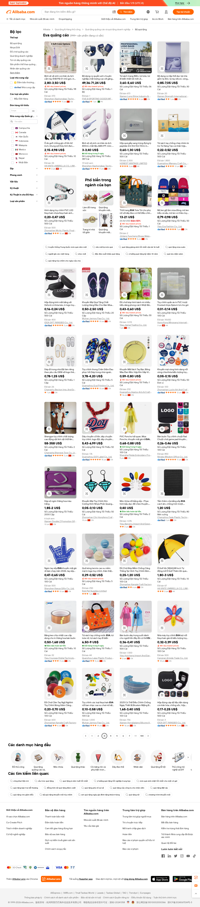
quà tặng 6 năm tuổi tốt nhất (75, 781)
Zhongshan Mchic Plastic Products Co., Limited (60, 230)
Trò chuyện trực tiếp (132, 822)
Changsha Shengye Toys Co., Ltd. (60, 452)
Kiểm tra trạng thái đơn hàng (175, 828)
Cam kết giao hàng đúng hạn (59, 828)
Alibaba (46, 29)
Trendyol (133, 893)
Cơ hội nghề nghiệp (15, 834)
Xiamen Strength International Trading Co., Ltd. (173, 96)
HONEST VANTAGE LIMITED (133, 163)
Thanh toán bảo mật (55, 816)
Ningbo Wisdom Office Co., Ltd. (172, 456)
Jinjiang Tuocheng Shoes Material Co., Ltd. (136, 236)
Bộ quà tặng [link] (141, 29)
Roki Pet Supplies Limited (94, 591)
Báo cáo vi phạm (130, 849)
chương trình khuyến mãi (159, 795)
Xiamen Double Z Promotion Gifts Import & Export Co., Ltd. (60, 521)
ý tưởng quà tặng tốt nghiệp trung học (114, 781)
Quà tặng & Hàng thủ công (67, 29)
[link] (196, 877)
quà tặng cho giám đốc (23, 795)
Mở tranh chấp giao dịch (134, 828)
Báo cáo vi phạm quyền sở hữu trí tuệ (138, 841)
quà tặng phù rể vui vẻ (94, 788)
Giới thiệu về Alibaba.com (19, 810)
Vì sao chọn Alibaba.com (18, 816)
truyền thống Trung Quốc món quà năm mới (67, 247)
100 (142, 736)
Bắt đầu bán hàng (169, 822)
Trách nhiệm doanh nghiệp (19, 828)
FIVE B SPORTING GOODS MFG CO (98, 98)
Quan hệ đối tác (169, 843)
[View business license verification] (128, 902)
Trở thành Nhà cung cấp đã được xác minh (177, 835)
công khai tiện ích (21, 781)
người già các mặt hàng (58, 254)
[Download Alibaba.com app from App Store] (160, 879)
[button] (114, 12)
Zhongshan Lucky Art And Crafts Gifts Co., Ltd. (173, 389)
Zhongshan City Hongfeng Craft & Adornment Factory (98, 517)
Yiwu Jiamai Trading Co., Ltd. (133, 325)
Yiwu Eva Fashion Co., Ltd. (169, 226)
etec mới (82, 254)
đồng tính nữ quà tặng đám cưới (61, 788)
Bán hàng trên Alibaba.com (174, 816)
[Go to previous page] (85, 736)
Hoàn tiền (127, 834)
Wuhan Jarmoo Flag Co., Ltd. (96, 318)
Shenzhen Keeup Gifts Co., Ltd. (59, 588)
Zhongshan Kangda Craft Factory (136, 584)
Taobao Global (113, 893)
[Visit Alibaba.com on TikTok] (194, 856)
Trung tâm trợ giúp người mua (136, 816)
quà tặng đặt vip (160, 788)
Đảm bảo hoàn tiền (54, 822)
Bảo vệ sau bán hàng (55, 834)
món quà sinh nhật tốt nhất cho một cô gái (158, 781)
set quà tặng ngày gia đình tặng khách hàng (100, 795)
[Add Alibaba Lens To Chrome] (51, 879)
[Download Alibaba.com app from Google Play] (183, 879)
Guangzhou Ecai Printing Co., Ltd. (98, 385)
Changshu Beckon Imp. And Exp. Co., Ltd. (60, 389)
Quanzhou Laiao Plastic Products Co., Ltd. (98, 658)
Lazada (100, 893)
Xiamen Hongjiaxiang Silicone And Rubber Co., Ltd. (136, 722)
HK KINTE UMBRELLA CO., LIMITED (60, 166)
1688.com (68, 893)
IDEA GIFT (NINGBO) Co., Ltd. (58, 322)
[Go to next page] (148, 736)
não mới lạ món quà (104, 247)
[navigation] (23, 383)
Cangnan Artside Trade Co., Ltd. (172, 658)
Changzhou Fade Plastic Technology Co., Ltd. (173, 517)
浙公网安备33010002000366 (151, 902)
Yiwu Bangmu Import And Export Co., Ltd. (136, 524)
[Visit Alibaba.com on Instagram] (182, 856)
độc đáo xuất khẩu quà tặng (107, 254)
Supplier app (86, 879)
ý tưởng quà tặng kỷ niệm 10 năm (143, 254)
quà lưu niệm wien (175, 254)
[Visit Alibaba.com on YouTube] (188, 856)
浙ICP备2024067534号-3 (180, 902)
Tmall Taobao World (84, 893)
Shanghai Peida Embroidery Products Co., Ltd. (136, 455)
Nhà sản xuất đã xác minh (96, 820)
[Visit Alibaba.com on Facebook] (163, 856)
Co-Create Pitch (14, 822)
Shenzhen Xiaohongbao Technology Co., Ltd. (60, 98)
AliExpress (55, 893)
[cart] (157, 12)
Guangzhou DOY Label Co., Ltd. (97, 456)
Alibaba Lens (18, 879)
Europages (145, 893)
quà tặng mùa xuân (176, 247)
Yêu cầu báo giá (91, 826)
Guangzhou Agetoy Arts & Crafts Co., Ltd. (136, 392)
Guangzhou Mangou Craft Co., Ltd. (173, 163)
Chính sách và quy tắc (55, 849)
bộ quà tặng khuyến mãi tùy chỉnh (57, 795)
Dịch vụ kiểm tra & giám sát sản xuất (60, 841)
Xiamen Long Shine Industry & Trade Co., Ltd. (136, 96)
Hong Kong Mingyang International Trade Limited (173, 322)
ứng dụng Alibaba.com (136, 879)
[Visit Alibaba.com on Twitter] (176, 856)
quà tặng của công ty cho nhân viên (128, 788)
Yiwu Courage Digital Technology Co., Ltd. (60, 658)
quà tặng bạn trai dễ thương (25, 788)
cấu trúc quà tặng (46, 781)
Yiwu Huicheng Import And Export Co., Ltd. (136, 655)
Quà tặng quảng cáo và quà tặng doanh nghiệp (107, 29)
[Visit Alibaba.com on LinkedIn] (169, 856)
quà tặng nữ (134, 795)
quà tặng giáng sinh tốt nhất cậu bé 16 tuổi (140, 247)
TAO (124, 893)
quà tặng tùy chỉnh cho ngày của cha (64, 261)
